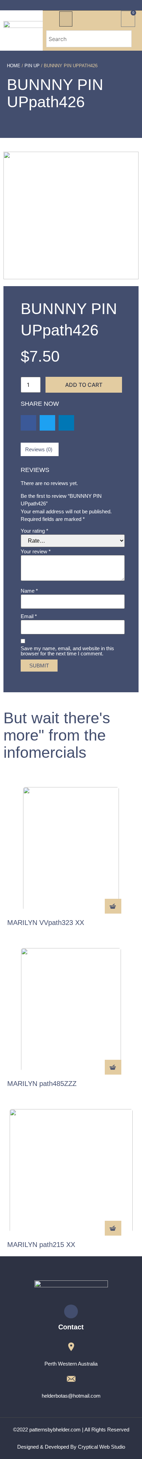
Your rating (34, 530)
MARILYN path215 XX (41, 1244)
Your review (36, 551)
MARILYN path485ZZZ (42, 1083)
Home (13, 65)
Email (29, 616)
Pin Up (32, 65)
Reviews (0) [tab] (38, 449)
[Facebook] (71, 1311)
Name (29, 590)
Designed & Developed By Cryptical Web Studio (71, 1447)
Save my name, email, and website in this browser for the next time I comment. (67, 651)
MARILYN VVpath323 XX (45, 922)
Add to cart (83, 384)
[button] (65, 19)
